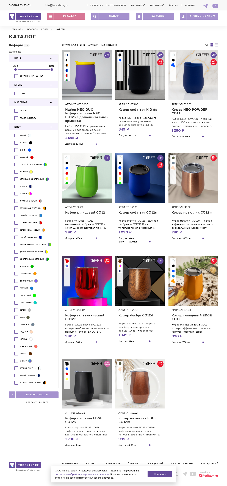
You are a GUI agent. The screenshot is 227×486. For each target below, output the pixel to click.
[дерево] (120, 260)
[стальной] (173, 163)
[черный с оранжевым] (66, 65)
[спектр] (66, 265)
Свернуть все (15, 52)
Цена (17, 58)
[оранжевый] (173, 281)
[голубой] (173, 276)
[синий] (120, 60)
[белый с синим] (66, 55)
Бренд (18, 85)
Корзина (158, 16)
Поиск (114, 16)
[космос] (120, 271)
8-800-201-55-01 (20, 5)
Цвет (17, 127)
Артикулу (93, 45)
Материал (21, 102)
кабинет (202, 16)
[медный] (173, 168)
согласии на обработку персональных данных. (82, 474)
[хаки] (173, 157)
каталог (92, 463)
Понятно (160, 474)
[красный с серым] (66, 75)
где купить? (157, 5)
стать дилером (117, 5)
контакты (189, 5)
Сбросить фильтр (37, 402)
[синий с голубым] (66, 70)
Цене (82, 45)
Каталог (69, 16)
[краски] (120, 265)
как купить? (138, 5)
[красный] (66, 173)
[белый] (173, 55)
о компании (96, 5)
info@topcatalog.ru (56, 5)
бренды (173, 5)
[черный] (120, 55)
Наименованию (109, 45)
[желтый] (66, 178)
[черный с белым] (66, 60)
